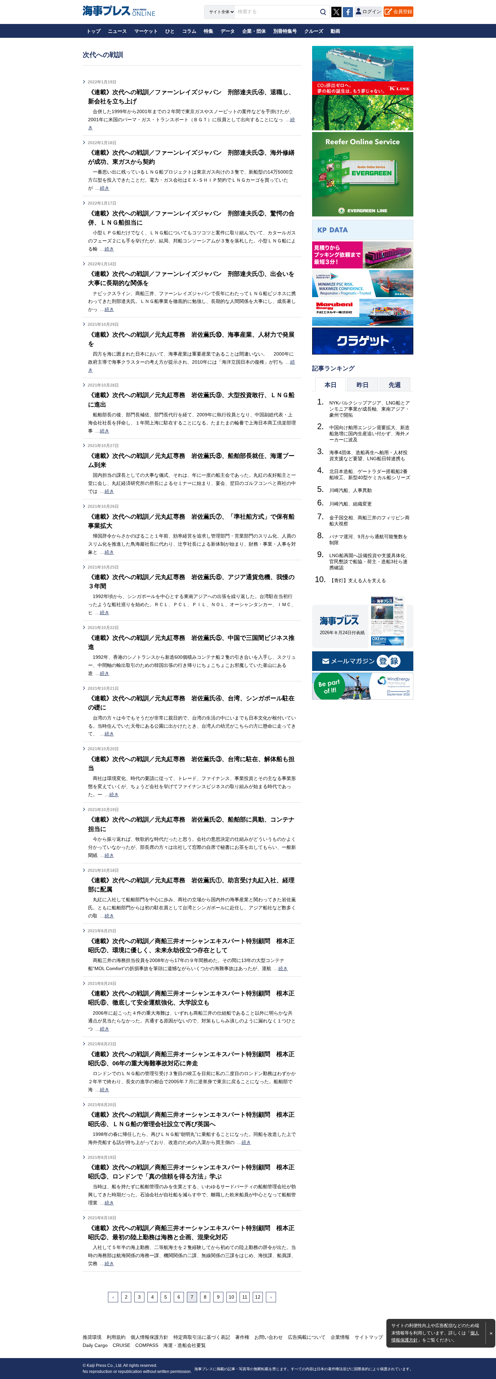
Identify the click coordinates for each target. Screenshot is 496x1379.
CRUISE (121, 1345)
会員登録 (402, 11)
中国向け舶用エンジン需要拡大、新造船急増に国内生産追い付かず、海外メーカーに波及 (369, 433)
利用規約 (116, 1337)
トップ (93, 31)
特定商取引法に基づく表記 (201, 1337)
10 (231, 1297)
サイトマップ (369, 1337)
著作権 (242, 1337)
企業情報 (340, 1337)
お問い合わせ (268, 1337)
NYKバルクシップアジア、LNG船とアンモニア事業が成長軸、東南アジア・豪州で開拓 (369, 409)
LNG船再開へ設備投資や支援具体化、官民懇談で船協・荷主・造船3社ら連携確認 (369, 561)
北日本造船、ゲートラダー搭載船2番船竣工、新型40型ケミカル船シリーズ (369, 474)
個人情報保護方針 (149, 1337)
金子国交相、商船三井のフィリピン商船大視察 (369, 520)
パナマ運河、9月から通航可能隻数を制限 (368, 539)
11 (244, 1297)
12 (257, 1297)
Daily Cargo (95, 1345)
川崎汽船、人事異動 (350, 490)
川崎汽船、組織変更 (350, 503)
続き (104, 188)
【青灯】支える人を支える (357, 580)
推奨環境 (92, 1337)
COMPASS (146, 1345)
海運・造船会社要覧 (184, 1345)
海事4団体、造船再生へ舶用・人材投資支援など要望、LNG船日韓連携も (368, 455)
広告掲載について (307, 1337)
